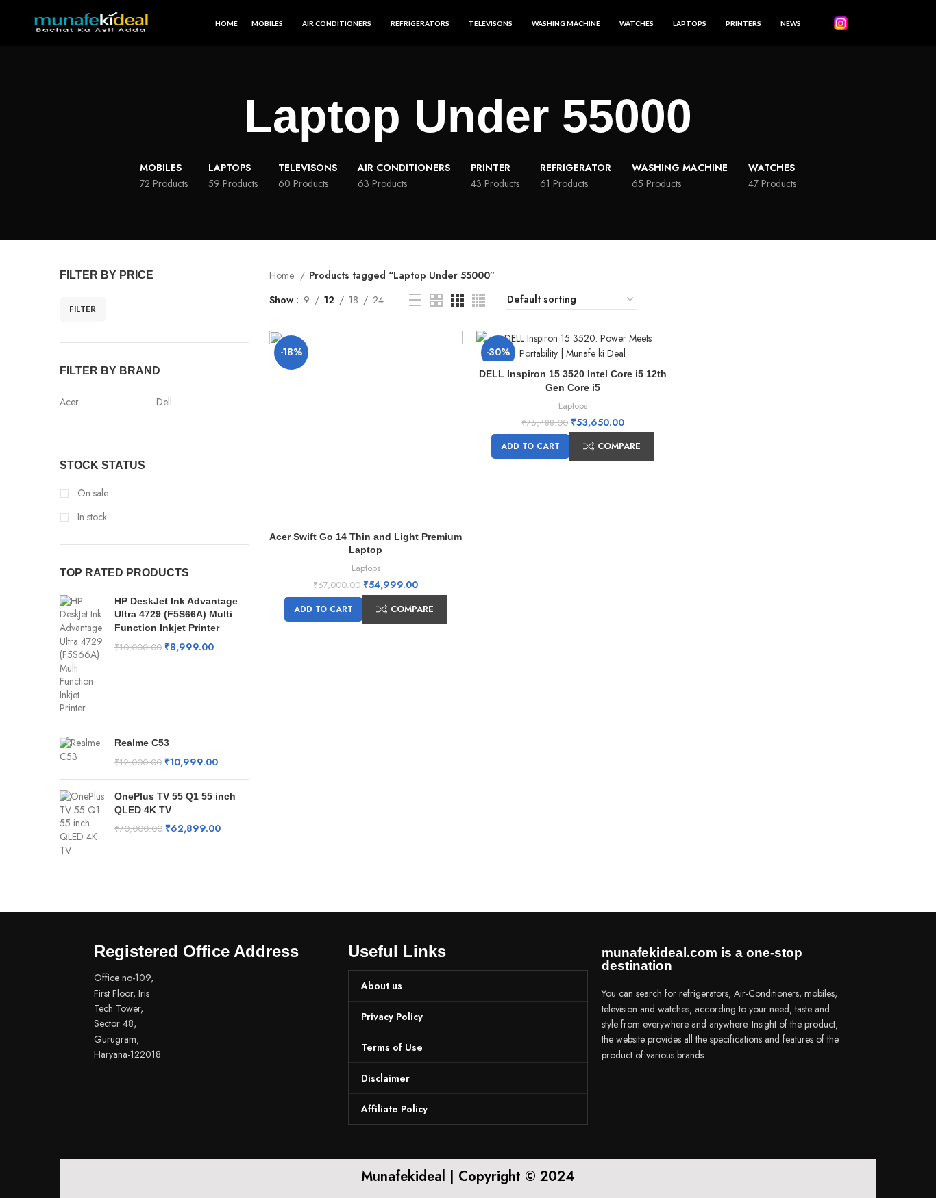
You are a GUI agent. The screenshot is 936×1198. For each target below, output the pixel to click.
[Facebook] (619, 1093)
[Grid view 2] (436, 300)
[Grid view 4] (478, 300)
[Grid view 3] (457, 300)
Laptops (366, 567)
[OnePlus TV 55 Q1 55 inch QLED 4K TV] (82, 823)
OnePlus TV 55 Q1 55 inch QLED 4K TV (175, 803)
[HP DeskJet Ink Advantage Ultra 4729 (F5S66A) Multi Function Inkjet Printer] (82, 655)
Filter (82, 309)
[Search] (897, 23)
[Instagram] (656, 1093)
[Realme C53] (82, 753)
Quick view (452, 352)
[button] (323, 609)
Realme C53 (141, 742)
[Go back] (227, 116)
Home (283, 275)
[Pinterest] (694, 1093)
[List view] (415, 300)
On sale (91, 493)
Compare (412, 608)
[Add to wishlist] (452, 383)
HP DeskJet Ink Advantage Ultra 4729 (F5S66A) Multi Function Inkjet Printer (176, 614)
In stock (91, 517)
